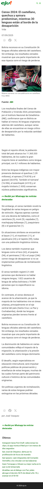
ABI (11, 102)
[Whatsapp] (4, 40)
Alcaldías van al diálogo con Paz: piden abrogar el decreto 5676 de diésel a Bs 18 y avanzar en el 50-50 (20, 473)
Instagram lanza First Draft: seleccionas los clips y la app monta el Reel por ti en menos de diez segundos (21, 446)
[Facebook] (9, 40)
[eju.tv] (6, 3)
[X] (15, 40)
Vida (4, 29)
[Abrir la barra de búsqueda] (37, 3)
